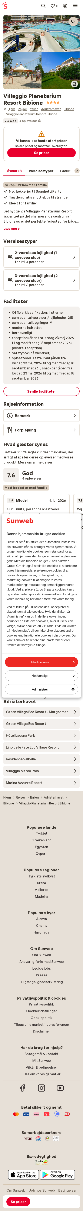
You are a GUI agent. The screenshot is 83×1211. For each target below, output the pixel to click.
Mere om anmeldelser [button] (35, 462)
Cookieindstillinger (41, 1011)
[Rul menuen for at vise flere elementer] (77, 170)
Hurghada (41, 932)
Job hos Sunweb (42, 1190)
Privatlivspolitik (41, 1004)
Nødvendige (39, 675)
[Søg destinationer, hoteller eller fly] (43, 6)
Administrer (40, 689)
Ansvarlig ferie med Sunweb (41, 962)
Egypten (41, 847)
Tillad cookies (40, 662)
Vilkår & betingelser (41, 1067)
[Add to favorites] (73, 21)
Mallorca (41, 890)
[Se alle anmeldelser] (22, 120)
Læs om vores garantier (42, 1074)
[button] (41, 33)
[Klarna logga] (36, 1116)
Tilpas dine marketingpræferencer (41, 1024)
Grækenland (41, 840)
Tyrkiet (41, 833)
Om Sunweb (41, 955)
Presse (41, 975)
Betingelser (67, 1190)
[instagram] (41, 1091)
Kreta (41, 883)
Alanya (41, 919)
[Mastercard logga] (16, 1116)
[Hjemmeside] (4, 6)
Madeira (41, 896)
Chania (41, 925)
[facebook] (23, 1091)
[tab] (14, 171)
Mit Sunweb (41, 1060)
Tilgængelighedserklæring (41, 982)
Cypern (41, 853)
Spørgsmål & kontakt (41, 1054)
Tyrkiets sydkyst (41, 876)
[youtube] (60, 1091)
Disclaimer (41, 1031)
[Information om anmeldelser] (39, 120)
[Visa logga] (26, 1116)
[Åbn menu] (75, 6)
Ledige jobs (41, 968)
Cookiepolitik (42, 1018)
